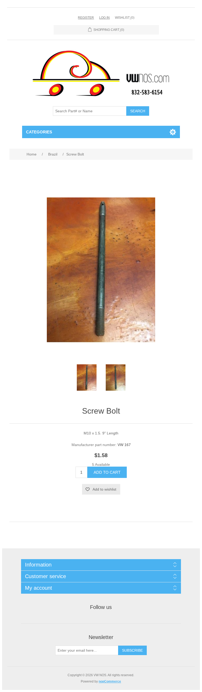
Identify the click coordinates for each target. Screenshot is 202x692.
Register (86, 18)
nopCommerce (110, 681)
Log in (104, 18)
